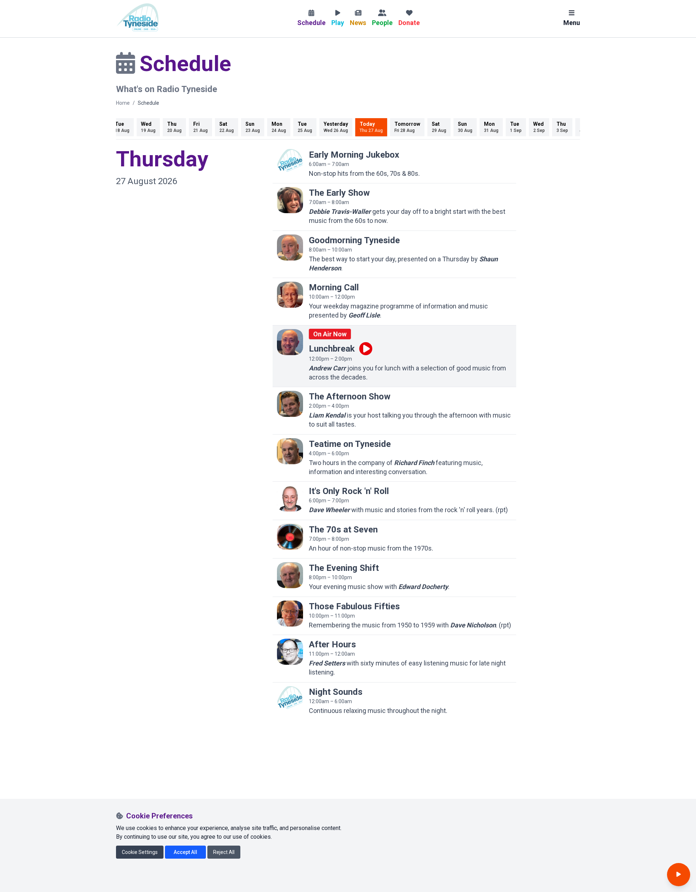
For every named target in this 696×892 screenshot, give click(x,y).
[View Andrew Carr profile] (290, 342)
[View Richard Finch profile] (290, 451)
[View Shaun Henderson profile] (290, 248)
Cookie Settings (140, 852)
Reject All (224, 852)
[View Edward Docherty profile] (290, 575)
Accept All (185, 852)
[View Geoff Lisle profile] (290, 295)
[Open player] (678, 874)
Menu (571, 22)
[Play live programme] (365, 348)
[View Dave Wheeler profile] (290, 498)
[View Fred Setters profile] (290, 652)
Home (123, 103)
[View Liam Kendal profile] (290, 404)
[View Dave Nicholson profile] (290, 614)
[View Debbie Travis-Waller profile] (290, 200)
